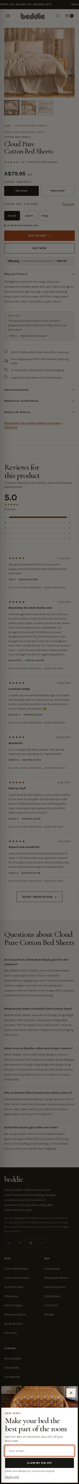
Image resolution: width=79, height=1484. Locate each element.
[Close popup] (71, 1392)
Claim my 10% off (39, 1462)
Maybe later (12, 1477)
